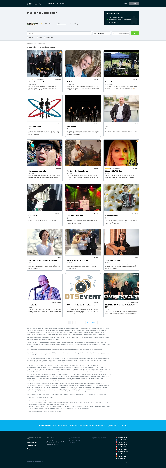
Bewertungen (49, 37)
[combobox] (123, 33)
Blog (28, 449)
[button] (59, 33)
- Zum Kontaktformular (98, 439)
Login (125, 3)
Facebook (127, 462)
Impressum (49, 439)
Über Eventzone (31, 445)
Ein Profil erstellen (117, 425)
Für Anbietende (134, 3)
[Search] (120, 3)
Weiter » (94, 322)
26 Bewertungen (61, 24)
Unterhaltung (61, 3)
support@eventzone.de (99, 437)
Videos (40, 37)
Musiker (51, 3)
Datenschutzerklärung (52, 444)
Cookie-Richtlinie (50, 437)
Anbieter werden (32, 442)
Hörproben (32, 37)
